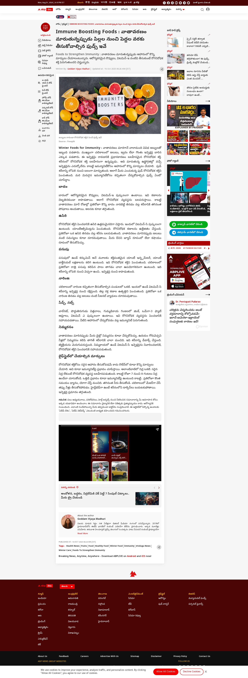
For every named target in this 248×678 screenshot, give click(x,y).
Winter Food (116, 546)
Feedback (64, 657)
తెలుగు (80, 2)
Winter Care (65, 550)
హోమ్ (58, 9)
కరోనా (40, 610)
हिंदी (88, 2)
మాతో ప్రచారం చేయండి (201, 3)
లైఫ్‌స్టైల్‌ (154, 9)
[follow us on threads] (172, 3)
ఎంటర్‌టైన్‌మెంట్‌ (135, 594)
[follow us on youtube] (176, 3)
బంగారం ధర (46, 130)
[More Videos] (208, 101)
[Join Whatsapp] (188, 3)
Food (91, 546)
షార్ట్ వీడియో (47, 45)
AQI (44, 141)
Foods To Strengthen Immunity (89, 550)
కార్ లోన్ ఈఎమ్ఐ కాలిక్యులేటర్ (47, 121)
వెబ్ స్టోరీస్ (46, 50)
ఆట (144, 9)
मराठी (104, 2)
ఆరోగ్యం (162, 598)
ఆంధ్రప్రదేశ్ (79, 9)
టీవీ (130, 604)
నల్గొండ (101, 604)
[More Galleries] (208, 161)
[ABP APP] (177, 280)
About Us (42, 657)
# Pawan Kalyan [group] (192, 248)
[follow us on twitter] (164, 3)
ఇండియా (42, 598)
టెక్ (39, 644)
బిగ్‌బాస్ (124, 9)
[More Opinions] (208, 295)
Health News (73, 546)
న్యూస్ (68, 9)
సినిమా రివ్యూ (45, 62)
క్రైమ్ (40, 633)
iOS (143, 556)
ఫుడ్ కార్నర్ (163, 604)
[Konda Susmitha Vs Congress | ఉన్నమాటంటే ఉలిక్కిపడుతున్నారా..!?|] (177, 149)
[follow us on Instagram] (180, 3)
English (95, 2)
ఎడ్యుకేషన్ (43, 639)
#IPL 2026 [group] (175, 248)
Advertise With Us (109, 657)
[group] (110, 498)
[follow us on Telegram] (184, 3)
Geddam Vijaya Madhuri (78, 69)
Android (131, 556)
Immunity (129, 546)
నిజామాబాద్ (103, 610)
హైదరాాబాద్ (103, 621)
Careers (84, 657)
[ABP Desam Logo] (45, 9)
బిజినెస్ (105, 9)
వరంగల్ (102, 598)
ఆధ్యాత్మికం (166, 9)
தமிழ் (137, 2)
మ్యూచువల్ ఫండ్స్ (197, 598)
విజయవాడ (73, 621)
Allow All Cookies (165, 671)
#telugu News (143, 546)
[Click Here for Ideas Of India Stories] (71, 17)
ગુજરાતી (127, 2)
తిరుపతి (72, 615)
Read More (83, 533)
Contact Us (204, 657)
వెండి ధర (46, 136)
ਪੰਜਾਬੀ (112, 2)
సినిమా (135, 9)
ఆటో (114, 9)
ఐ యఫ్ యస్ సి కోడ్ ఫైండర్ (47, 83)
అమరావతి (73, 598)
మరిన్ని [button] (179, 9)
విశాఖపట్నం (73, 633)
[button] (45, 30)
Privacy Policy (180, 657)
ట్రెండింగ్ (41, 621)
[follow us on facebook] (168, 3)
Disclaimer (156, 657)
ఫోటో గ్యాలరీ (47, 56)
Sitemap (134, 657)
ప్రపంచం (42, 604)
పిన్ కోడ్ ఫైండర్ (45, 92)
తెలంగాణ (93, 9)
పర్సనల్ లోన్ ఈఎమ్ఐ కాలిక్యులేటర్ (47, 111)
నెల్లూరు (71, 627)
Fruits (84, 546)
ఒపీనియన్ (46, 68)
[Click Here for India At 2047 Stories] (60, 17)
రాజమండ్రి (73, 604)
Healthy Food (101, 546)
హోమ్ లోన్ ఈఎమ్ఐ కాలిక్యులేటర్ (47, 101)
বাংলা (119, 2)
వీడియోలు (46, 40)
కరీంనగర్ (102, 615)
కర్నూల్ (71, 610)
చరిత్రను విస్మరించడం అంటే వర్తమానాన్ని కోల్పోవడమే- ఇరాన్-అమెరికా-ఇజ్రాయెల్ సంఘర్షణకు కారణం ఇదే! (185, 316)
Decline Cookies (191, 671)
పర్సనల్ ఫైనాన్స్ (196, 604)
